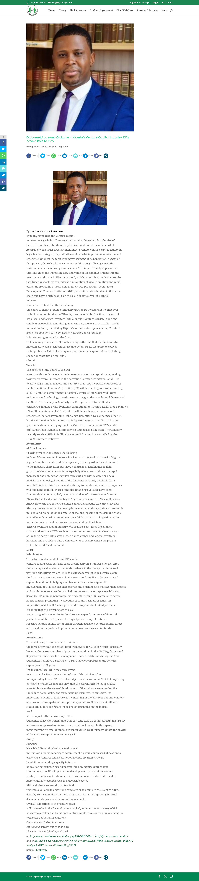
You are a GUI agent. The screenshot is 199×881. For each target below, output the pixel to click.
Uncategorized (60, 146)
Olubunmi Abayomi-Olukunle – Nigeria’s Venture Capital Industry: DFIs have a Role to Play (77, 139)
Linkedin (41, 850)
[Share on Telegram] (88, 155)
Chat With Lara (124, 10)
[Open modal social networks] (106, 155)
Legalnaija (34, 146)
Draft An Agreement (101, 10)
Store (164, 10)
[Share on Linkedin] (67, 155)
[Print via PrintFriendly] (77, 155)
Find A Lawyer (78, 10)
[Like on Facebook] (98, 155)
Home (51, 10)
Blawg (62, 10)
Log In (156, 3)
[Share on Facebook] (31, 155)
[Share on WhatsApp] (56, 155)
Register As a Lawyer (140, 3)
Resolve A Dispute (147, 10)
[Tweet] (45, 155)
